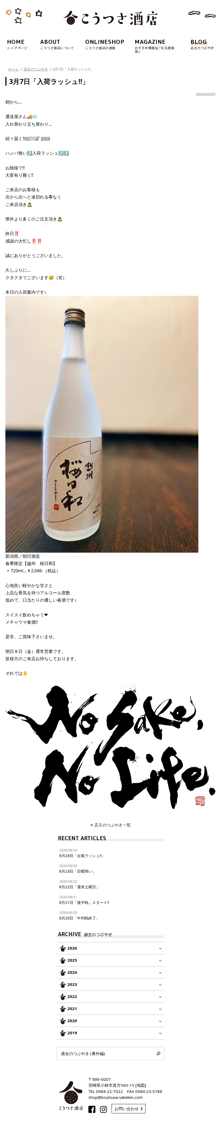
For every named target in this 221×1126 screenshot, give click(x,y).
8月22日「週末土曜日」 (79, 884)
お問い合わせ (127, 1108)
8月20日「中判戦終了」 (79, 915)
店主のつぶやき (35, 69)
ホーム (13, 69)
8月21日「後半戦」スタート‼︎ (84, 899)
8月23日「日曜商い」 (77, 868)
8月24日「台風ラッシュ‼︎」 (82, 853)
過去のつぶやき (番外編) (83, 1053)
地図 (141, 1085)
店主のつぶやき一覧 (112, 824)
